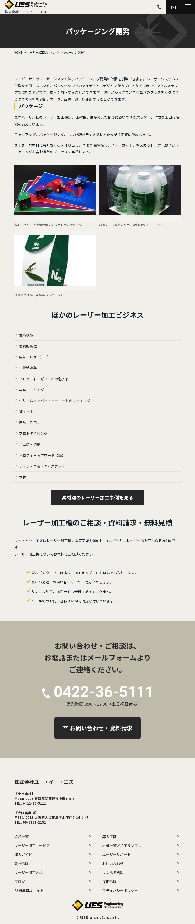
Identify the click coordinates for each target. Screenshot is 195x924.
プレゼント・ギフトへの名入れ (44, 378)
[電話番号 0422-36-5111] (159, 7)
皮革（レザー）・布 (34, 356)
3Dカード (26, 411)
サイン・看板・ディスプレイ (42, 466)
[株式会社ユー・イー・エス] (26, 7)
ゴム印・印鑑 (29, 444)
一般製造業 (28, 367)
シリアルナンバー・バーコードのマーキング (54, 400)
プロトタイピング (33, 433)
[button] (188, 7)
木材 (22, 477)
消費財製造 (28, 345)
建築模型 (26, 334)
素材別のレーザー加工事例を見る (97, 497)
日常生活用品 (29, 422)
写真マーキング (31, 389)
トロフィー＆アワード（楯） (42, 455)
